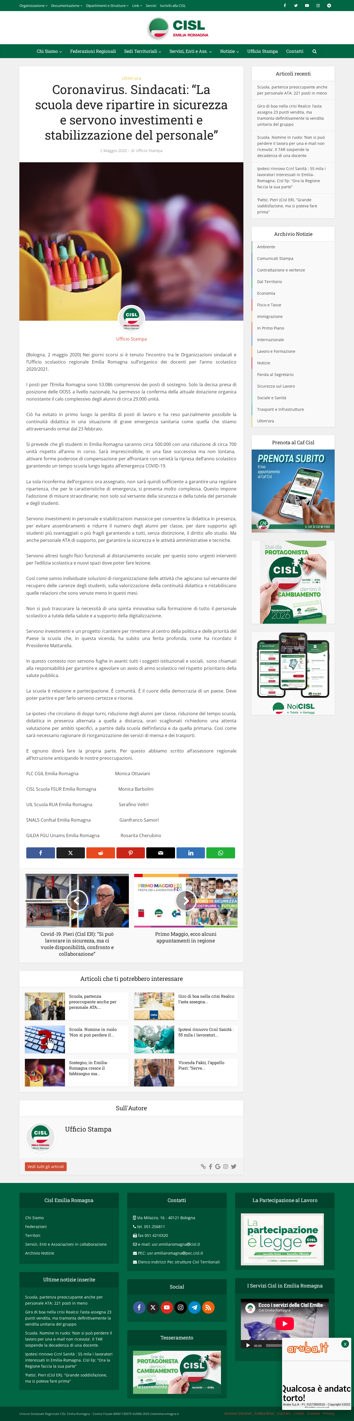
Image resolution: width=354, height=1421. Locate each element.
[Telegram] (194, 1307)
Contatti (294, 51)
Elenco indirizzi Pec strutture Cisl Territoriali (179, 1262)
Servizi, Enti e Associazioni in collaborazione (66, 1244)
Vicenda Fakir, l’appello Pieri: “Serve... (201, 1065)
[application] (285, 1323)
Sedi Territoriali (140, 51)
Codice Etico (264, 1413)
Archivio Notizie (39, 1253)
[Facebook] (139, 1307)
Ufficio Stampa (262, 51)
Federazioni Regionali (93, 51)
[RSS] (208, 1307)
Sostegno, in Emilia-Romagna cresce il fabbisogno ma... (88, 1068)
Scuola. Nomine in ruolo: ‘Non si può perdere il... (93, 1032)
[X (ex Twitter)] (153, 1307)
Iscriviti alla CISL (173, 5)
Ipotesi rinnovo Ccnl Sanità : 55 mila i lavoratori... (205, 1032)
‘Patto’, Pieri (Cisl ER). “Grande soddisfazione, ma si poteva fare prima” (287, 206)
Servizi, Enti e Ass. (189, 51)
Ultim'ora (131, 78)
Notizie (227, 51)
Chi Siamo (47, 51)
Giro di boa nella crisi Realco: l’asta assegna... (206, 998)
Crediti (298, 1413)
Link (135, 5)
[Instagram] (181, 1307)
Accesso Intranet (238, 1413)
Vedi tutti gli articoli (46, 1166)
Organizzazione (32, 5)
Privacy (329, 1413)
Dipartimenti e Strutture (106, 5)
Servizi (151, 5)
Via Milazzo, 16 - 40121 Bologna (166, 1217)
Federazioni (36, 1226)
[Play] (248, 1345)
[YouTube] (167, 1307)
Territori (32, 1235)
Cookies (313, 1413)
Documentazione (65, 5)
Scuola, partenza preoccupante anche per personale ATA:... (92, 1001)
